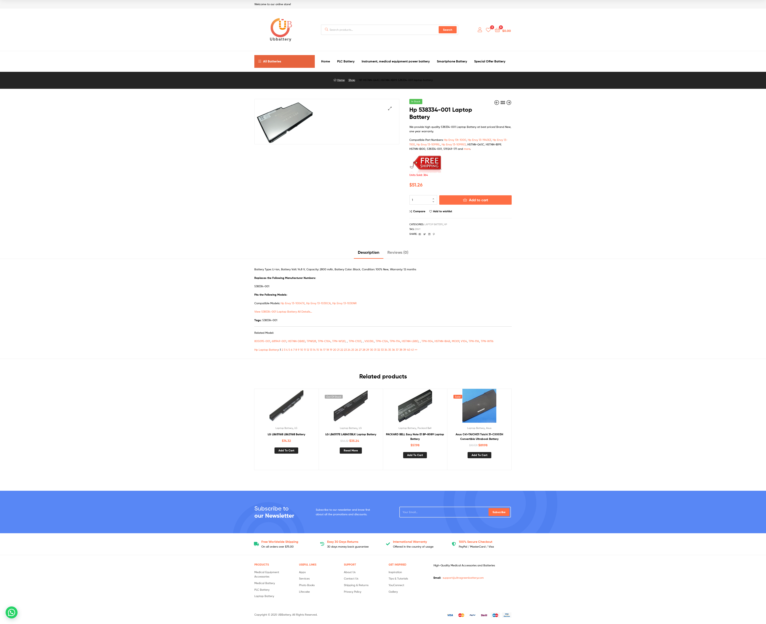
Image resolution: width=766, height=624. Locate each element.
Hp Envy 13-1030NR (344, 303)
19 (331, 349)
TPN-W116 (487, 341)
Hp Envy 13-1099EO (454, 144)
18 (327, 349)
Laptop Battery (433, 224)
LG (295, 428)
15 (317, 349)
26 (356, 349)
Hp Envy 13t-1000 (455, 139)
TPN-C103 (355, 341)
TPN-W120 (338, 341)
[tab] (368, 254)
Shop (351, 80)
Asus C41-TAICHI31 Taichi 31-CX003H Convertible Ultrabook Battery (479, 436)
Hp (445, 224)
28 (363, 349)
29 (367, 349)
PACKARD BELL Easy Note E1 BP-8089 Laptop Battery (415, 436)
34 (385, 349)
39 (404, 349)
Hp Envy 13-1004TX (293, 303)
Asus (489, 428)
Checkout (475, 542)
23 (345, 349)
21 (338, 349)
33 (382, 349)
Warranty (410, 542)
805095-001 (262, 341)
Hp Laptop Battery (266, 349)
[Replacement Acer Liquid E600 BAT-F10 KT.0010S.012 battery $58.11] (509, 102)
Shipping (279, 542)
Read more (351, 450)
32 (378, 349)
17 (324, 349)
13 (311, 349)
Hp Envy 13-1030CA (318, 303)
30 (371, 349)
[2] (488, 30)
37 (397, 349)
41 (412, 349)
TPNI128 (311, 341)
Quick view (296, 407)
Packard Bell (424, 428)
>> (416, 349)
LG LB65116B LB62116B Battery (286, 434)
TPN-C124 (382, 341)
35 (389, 349)
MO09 (455, 341)
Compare (419, 211)
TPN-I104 (427, 341)
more (467, 148)
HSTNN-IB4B (442, 341)
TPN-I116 (474, 341)
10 (301, 349)
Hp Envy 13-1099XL (428, 144)
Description (368, 252)
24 (348, 349)
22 (341, 349)
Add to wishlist (442, 211)
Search (447, 30)
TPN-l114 (395, 341)
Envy (418, 229)
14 (314, 349)
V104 (464, 341)
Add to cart (478, 200)
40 (408, 349)
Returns (342, 542)
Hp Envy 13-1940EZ (479, 139)
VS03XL (369, 341)
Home (341, 80)
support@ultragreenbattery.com (463, 577)
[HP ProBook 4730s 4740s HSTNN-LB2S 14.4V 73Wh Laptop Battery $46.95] (497, 102)
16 (321, 349)
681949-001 (279, 341)
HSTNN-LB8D (410, 341)
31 (375, 349)
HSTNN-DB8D (296, 341)
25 (352, 349)
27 (360, 349)
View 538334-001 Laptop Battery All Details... (283, 311)
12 (308, 349)
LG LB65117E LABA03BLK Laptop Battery (350, 434)
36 (393, 349)
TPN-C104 (324, 341)
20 (334, 349)
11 (305, 349)
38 (400, 349)
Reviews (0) (397, 252)
